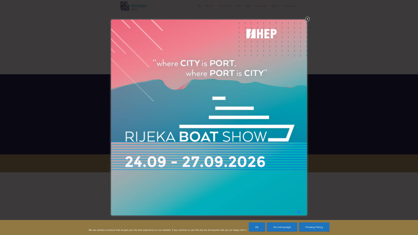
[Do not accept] (414, 227)
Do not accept (282, 227)
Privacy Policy (314, 227)
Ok (257, 227)
